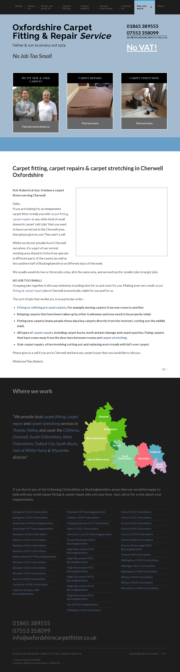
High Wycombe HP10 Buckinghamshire (80, 550)
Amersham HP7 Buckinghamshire (33, 528)
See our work (142, 7)
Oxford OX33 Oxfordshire (137, 534)
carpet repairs (22, 219)
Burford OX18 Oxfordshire (29, 579)
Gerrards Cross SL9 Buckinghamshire (89, 534)
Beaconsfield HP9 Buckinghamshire (34, 556)
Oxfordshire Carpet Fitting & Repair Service (51, 653)
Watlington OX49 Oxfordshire (139, 571)
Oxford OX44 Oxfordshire (137, 539)
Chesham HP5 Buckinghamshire (86, 511)
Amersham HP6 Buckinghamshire (33, 523)
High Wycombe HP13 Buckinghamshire (80, 578)
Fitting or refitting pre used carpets (41, 307)
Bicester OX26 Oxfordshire (29, 567)
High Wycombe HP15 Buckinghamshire (80, 597)
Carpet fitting (66, 7)
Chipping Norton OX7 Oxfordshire (88, 523)
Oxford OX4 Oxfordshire (136, 528)
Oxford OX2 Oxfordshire (136, 517)
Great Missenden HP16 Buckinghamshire (81, 541)
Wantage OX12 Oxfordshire (138, 565)
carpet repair (33, 290)
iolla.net (152, 653)
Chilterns (71, 430)
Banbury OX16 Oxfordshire (29, 545)
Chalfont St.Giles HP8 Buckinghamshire (26, 591)
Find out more (90, 123)
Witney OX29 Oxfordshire (137, 582)
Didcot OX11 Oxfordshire (82, 528)
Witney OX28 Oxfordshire (137, 577)
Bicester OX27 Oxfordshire (29, 573)
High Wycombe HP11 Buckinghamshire (80, 560)
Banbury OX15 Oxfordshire (29, 539)
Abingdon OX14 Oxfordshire (30, 517)
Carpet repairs (85, 7)
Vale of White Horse (30, 450)
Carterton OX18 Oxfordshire (30, 584)
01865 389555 (143, 26)
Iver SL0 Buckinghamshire (82, 604)
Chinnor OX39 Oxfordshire (83, 517)
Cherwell (20, 436)
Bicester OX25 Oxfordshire (29, 562)
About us (32, 7)
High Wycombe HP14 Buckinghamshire (80, 587)
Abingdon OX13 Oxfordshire (30, 511)
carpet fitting (59, 214)
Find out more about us (36, 126)
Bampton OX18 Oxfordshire (30, 534)
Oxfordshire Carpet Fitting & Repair (62, 31)
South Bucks (67, 443)
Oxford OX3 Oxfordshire (136, 523)
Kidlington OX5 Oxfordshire (84, 610)
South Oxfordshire (45, 436)
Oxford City (44, 443)
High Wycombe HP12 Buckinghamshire (80, 569)
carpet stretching (114, 338)
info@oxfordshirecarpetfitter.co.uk (147, 37)
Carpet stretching (105, 7)
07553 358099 (143, 33)
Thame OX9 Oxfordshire (136, 554)
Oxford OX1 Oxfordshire (136, 511)
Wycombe (60, 450)
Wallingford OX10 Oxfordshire (139, 560)
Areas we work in (47, 7)
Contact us (126, 7)
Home (18, 5)
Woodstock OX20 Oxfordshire (139, 588)
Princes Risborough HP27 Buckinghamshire (136, 547)
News (161, 5)
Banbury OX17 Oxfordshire (29, 551)
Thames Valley (25, 430)
